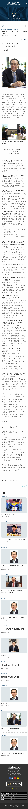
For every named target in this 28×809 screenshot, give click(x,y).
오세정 (17, 480)
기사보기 (18, 18)
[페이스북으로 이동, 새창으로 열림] (10, 778)
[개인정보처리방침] (14, 788)
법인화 (6, 480)
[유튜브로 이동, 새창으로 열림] (15, 778)
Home (9, 18)
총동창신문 (14, 18)
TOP (26, 765)
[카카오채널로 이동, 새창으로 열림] (18, 778)
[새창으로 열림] (21, 39)
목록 (24, 486)
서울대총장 (12, 480)
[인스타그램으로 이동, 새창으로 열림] (12, 778)
